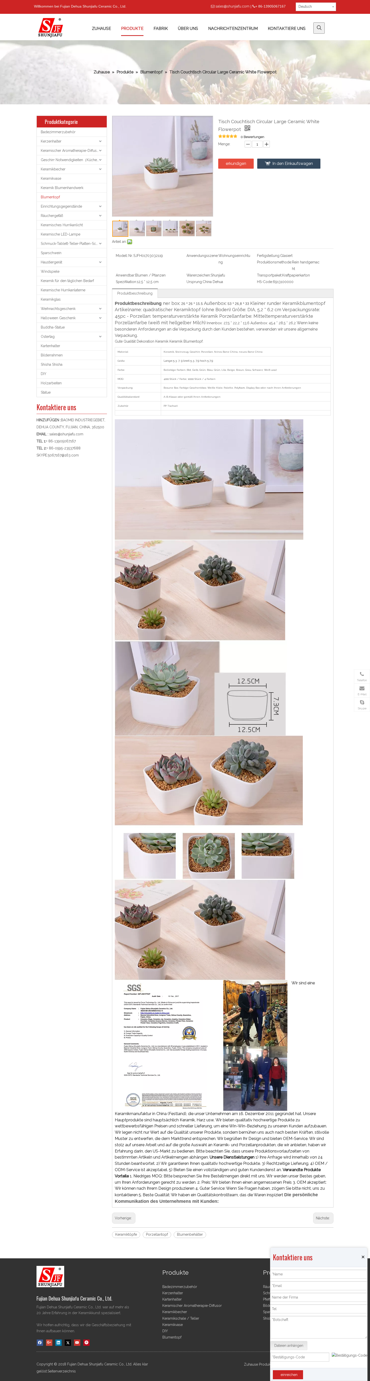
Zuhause (251, 1364)
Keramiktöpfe (126, 1234)
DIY (43, 374)
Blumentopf (50, 197)
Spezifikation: (126, 282)
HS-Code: (265, 282)
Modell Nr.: (124, 256)
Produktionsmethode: (274, 262)
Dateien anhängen (288, 1346)
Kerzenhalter (51, 141)
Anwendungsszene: (202, 256)
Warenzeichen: (199, 275)
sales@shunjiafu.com (232, 6)
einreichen (289, 1375)
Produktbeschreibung (135, 293)
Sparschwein (51, 253)
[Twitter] (68, 1343)
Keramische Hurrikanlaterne (63, 290)
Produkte (266, 1364)
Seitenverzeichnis (62, 1371)
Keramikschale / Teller (180, 1318)
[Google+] (49, 1343)
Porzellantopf (157, 1234)
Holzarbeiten (51, 383)
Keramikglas (51, 299)
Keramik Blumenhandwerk (62, 188)
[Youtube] (77, 1343)
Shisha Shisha (51, 364)
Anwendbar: (125, 275)
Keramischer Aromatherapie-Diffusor (70, 151)
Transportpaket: (269, 275)
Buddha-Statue (53, 327)
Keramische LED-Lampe (60, 234)
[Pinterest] (86, 1343)
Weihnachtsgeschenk (58, 309)
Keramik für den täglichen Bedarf (67, 281)
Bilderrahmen (52, 355)
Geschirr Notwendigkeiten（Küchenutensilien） (74, 160)
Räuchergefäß (52, 216)
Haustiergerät (51, 262)
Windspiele (50, 271)
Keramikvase (51, 178)
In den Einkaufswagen (292, 163)
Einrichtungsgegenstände (61, 206)
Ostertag (48, 337)
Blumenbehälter (190, 1234)
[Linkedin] (58, 1343)
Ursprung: (195, 282)
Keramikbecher (53, 169)
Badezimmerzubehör (58, 132)
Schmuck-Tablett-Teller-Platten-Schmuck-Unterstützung (74, 244)
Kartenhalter (50, 346)
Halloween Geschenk (58, 318)
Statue (46, 392)
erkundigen (236, 163)
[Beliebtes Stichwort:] (319, 28)
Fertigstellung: (268, 256)
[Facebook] (40, 1343)
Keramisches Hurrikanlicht (62, 225)
